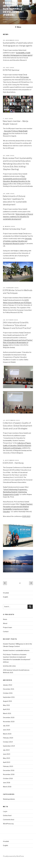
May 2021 (6, 705)
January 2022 (7, 685)
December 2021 (8, 689)
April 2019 (6, 762)
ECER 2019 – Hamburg (13, 463)
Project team (7, 627)
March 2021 (7, 713)
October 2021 (8, 693)
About (5, 623)
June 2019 (6, 754)
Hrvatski (6, 593)
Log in (5, 811)
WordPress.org (8, 824)
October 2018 (8, 778)
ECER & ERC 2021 (9, 666)
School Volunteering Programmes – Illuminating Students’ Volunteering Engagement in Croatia (15, 492)
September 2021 (9, 697)
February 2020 (8, 738)
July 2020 (6, 726)
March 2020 (7, 734)
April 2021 (6, 709)
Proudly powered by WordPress (13, 856)
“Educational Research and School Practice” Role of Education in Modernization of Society (18, 342)
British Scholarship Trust (14, 229)
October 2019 (8, 742)
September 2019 (9, 746)
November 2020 (8, 722)
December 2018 (8, 770)
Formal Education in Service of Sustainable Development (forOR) (17, 8)
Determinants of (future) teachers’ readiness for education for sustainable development (18, 216)
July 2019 (6, 750)
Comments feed (8, 820)
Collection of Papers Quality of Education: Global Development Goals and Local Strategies (17, 445)
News (5, 619)
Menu (19, 27)
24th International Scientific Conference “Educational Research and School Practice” (17, 325)
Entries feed (7, 815)
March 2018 (7, 787)
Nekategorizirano (9, 799)
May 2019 (6, 758)
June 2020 (6, 730)
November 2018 (8, 774)
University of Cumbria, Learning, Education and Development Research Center (17, 241)
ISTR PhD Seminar (11, 70)
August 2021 (7, 701)
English (5, 597)
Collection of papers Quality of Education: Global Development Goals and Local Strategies (17, 426)
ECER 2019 (26, 516)
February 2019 (8, 766)
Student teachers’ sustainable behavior (16, 650)
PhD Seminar (24, 77)
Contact (5, 631)
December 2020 (8, 717)
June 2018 (6, 782)
